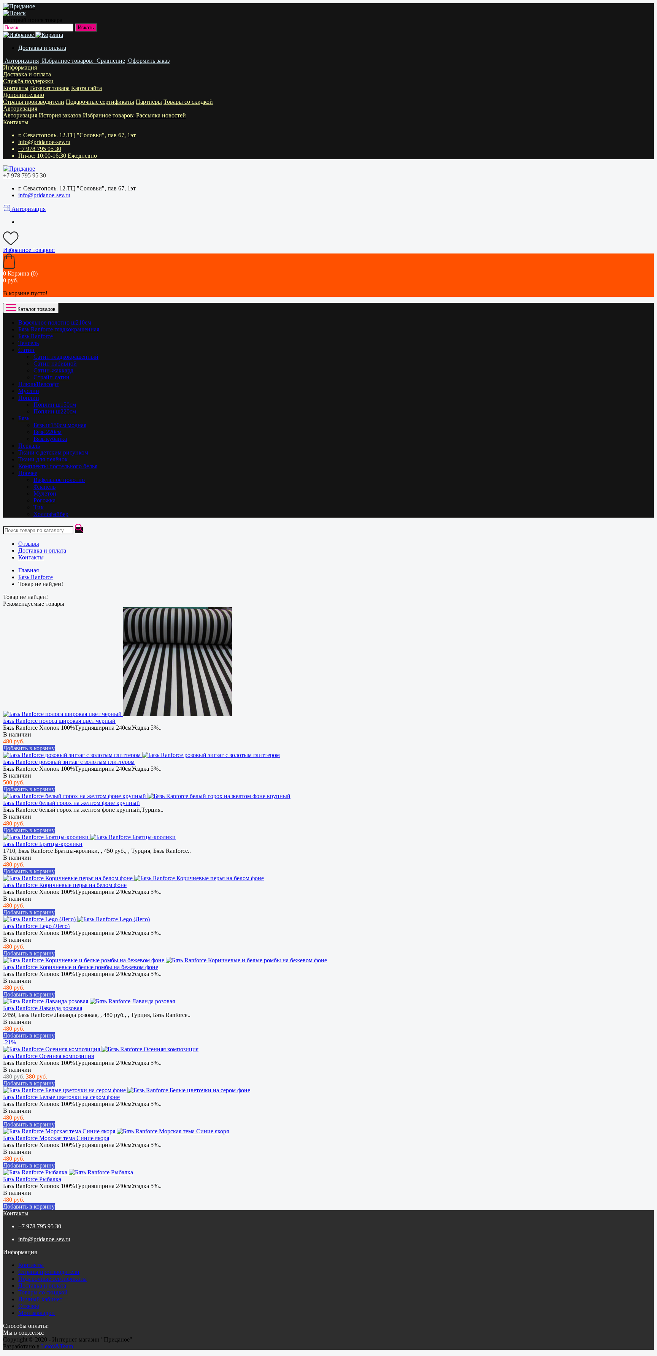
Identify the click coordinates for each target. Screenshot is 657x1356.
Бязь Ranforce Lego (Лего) (36, 926)
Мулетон (44, 493)
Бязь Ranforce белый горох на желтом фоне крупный (71, 803)
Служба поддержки (28, 81)
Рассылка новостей (161, 115)
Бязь (23, 418)
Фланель (44, 486)
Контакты (16, 88)
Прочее (27, 473)
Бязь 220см (47, 432)
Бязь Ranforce (35, 336)
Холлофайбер (50, 514)
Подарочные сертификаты (100, 101)
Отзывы (28, 543)
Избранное (109, 115)
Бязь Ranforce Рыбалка (32, 1179)
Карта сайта (86, 88)
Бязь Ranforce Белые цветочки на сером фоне (61, 1097)
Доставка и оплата (42, 47)
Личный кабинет (40, 1299)
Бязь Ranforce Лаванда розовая (42, 1008)
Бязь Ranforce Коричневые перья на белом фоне (65, 885)
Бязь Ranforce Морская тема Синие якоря (56, 1138)
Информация (20, 67)
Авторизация (20, 108)
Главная (28, 570)
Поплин (28, 397)
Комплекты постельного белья (57, 466)
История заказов (60, 115)
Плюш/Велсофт (38, 384)
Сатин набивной (55, 363)
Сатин (26, 350)
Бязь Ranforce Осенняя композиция (48, 1056)
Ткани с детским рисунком (53, 452)
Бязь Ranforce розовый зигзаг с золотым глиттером (69, 762)
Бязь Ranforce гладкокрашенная (58, 329)
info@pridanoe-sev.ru (44, 142)
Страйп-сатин (51, 377)
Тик (38, 507)
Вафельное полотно (59, 480)
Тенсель (28, 343)
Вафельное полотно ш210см (54, 322)
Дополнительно (23, 95)
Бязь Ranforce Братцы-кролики (43, 844)
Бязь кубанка (50, 439)
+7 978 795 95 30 (39, 149)
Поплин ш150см (54, 404)
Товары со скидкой (188, 101)
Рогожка (44, 500)
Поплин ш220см (54, 411)
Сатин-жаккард (53, 370)
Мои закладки (36, 1313)
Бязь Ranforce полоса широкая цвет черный (59, 721)
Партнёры (149, 101)
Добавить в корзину (29, 748)
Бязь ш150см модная (59, 425)
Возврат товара (50, 88)
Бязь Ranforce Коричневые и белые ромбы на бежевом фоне (80, 967)
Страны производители (33, 101)
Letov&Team (57, 1346)
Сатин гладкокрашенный (65, 356)
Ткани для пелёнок (43, 459)
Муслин (28, 391)
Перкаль (29, 445)
